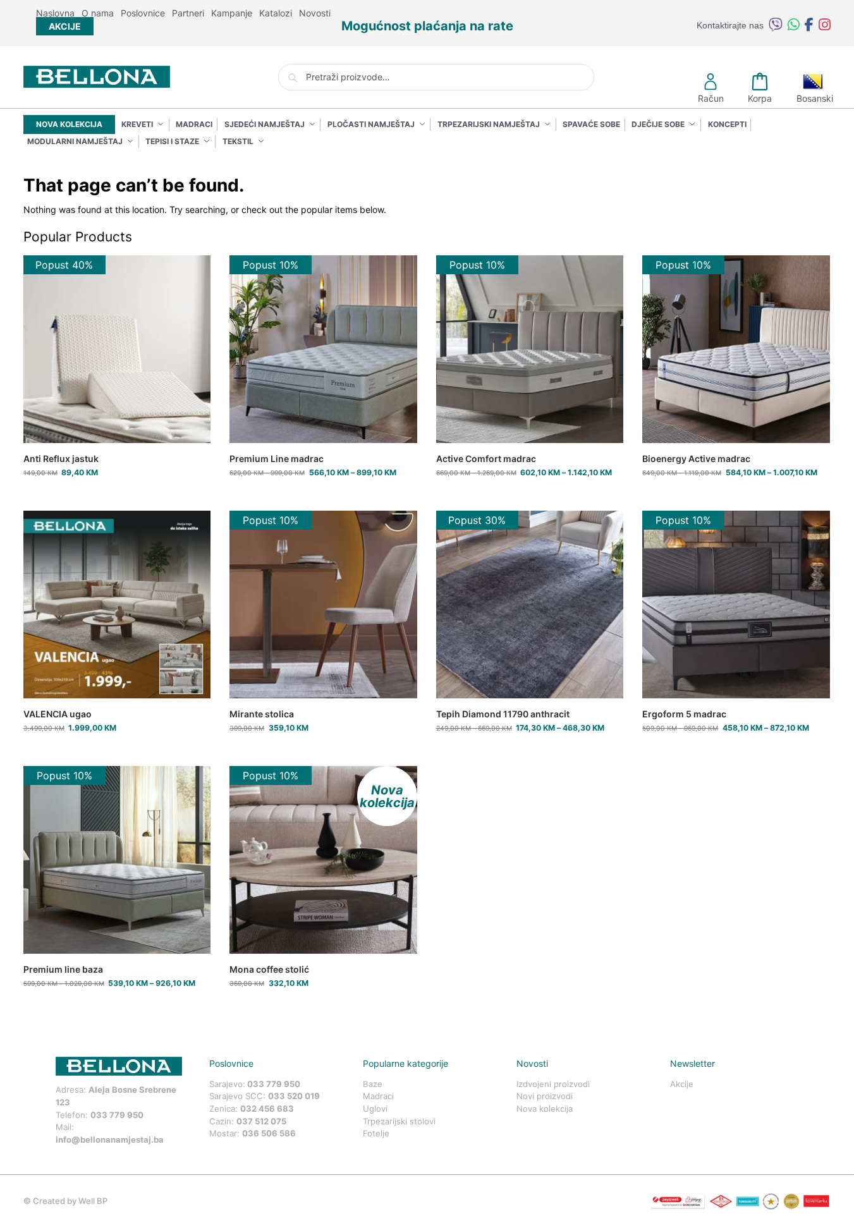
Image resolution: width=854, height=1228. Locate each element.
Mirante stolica (261, 713)
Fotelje (376, 1133)
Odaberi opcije (323, 497)
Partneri (188, 13)
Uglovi (375, 1108)
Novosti (315, 13)
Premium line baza (63, 969)
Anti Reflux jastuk (61, 458)
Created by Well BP (70, 1201)
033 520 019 (294, 1096)
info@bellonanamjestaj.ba (110, 1139)
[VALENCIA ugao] (117, 604)
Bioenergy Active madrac (696, 458)
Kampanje (231, 13)
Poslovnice (143, 13)
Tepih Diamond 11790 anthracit (503, 713)
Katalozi (275, 13)
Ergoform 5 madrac (684, 713)
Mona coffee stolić (269, 969)
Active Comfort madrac (486, 458)
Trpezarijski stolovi (399, 1121)
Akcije (681, 1084)
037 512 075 (261, 1121)
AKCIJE (65, 26)
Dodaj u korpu (116, 497)
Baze (372, 1084)
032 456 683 (267, 1108)
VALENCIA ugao (57, 713)
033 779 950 (116, 1115)
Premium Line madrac (276, 458)
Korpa (760, 98)
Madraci (378, 1096)
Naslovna (55, 13)
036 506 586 (269, 1133)
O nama (98, 13)
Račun (711, 98)
